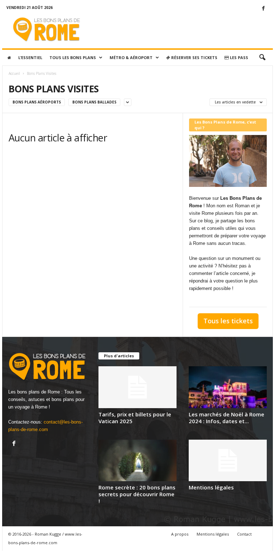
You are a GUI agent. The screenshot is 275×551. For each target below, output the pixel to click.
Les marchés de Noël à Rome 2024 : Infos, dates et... (226, 418)
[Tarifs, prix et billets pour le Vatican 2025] (137, 387)
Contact (244, 534)
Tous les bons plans (72, 57)
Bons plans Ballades (94, 102)
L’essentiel (30, 57)
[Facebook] (263, 9)
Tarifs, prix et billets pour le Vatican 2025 (134, 418)
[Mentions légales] (228, 460)
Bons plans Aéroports (37, 102)
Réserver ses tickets (193, 57)
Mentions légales (211, 487)
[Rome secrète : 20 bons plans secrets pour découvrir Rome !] (137, 460)
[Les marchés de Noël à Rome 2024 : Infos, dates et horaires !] (228, 387)
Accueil (14, 73)
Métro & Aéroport (131, 57)
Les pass (238, 57)
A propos (179, 534)
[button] (262, 58)
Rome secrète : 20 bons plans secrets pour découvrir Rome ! (136, 494)
